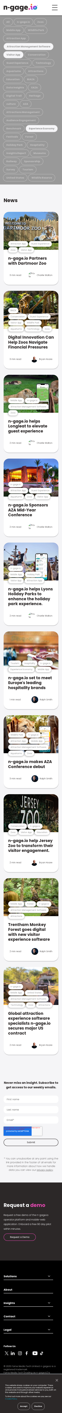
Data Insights (15, 87)
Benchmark (13, 128)
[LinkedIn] (14, 1355)
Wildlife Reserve (41, 177)
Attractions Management (23, 112)
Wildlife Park (36, 30)
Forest (29, 136)
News (11, 200)
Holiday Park (14, 145)
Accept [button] (23, 1406)
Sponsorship (32, 161)
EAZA (34, 87)
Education (13, 79)
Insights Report (16, 153)
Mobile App (13, 30)
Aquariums (13, 71)
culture (11, 104)
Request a (24, 1205)
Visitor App (13, 54)
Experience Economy (42, 128)
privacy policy (45, 1170)
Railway (11, 161)
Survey (10, 169)
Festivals (12, 136)
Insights (9, 1303)
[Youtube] (36, 1355)
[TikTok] (43, 1355)
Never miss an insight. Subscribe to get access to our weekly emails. (31, 1085)
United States (15, 177)
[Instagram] (21, 1355)
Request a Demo (19, 1237)
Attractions (35, 71)
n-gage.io (23, 22)
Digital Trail (14, 95)
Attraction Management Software (28, 46)
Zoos (40, 22)
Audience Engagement (21, 120)
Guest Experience (17, 63)
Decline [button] (38, 1406)
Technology (43, 63)
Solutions (10, 1276)
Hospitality (37, 145)
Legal (7, 1330)
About (8, 1290)
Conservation (37, 54)
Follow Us (9, 1346)
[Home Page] (21, 7)
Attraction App (16, 38)
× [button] (56, 1380)
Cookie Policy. (11, 1399)
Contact (9, 1316)
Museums (39, 153)
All (8, 22)
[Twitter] (7, 1355)
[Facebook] (29, 1355)
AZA (25, 104)
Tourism (27, 169)
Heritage (34, 95)
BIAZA (31, 79)
